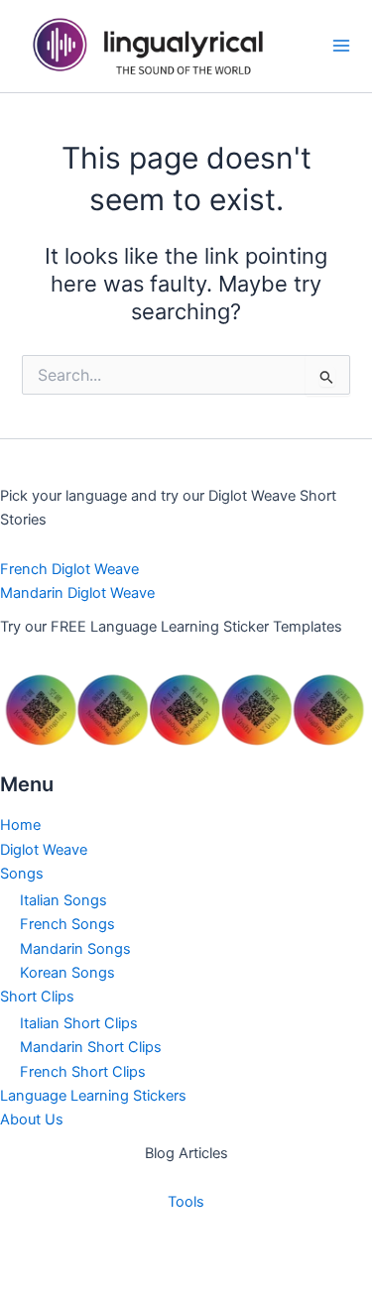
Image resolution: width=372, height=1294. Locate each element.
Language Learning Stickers (93, 1096)
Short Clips (37, 996)
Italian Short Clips (79, 1023)
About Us (31, 1119)
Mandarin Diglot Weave (77, 593)
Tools (186, 1202)
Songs (22, 873)
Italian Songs (63, 900)
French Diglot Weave (69, 569)
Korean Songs (67, 973)
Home (20, 825)
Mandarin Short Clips (91, 1047)
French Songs (67, 924)
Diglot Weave (43, 850)
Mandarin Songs (75, 949)
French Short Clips (83, 1072)
